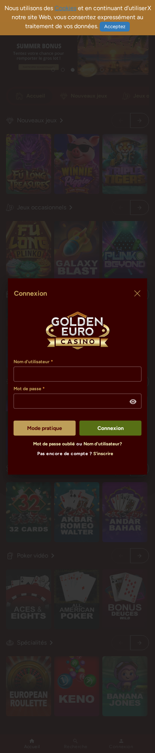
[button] (133, 402)
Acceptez (114, 26)
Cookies (65, 8)
